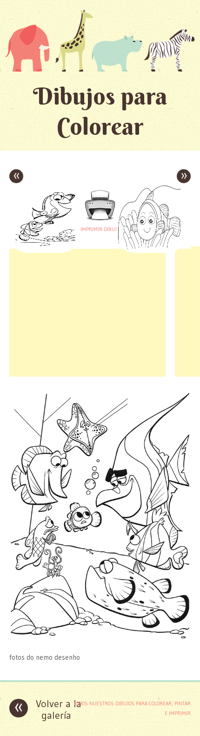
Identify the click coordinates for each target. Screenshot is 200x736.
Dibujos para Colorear (100, 111)
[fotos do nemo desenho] (100, 639)
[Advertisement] (87, 311)
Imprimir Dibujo (100, 229)
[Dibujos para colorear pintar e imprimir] (100, 40)
